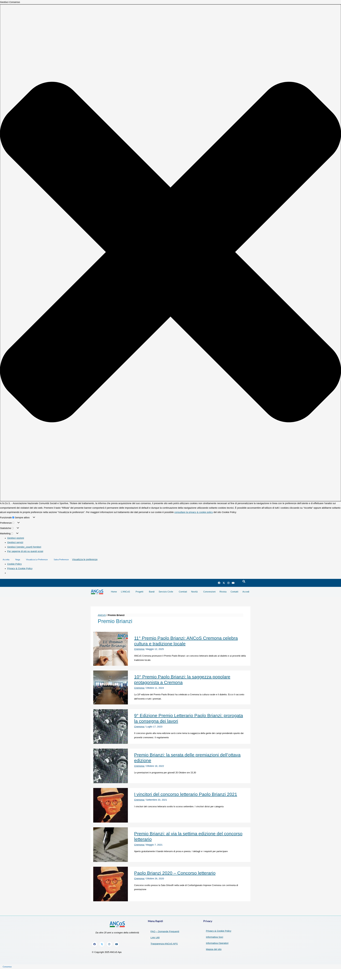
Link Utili (155, 937)
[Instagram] (228, 583)
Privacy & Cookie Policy (20, 568)
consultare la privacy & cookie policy (193, 512)
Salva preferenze (61, 559)
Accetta (6, 559)
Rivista (223, 591)
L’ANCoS (125, 591)
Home (114, 591)
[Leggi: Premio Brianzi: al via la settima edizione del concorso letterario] (110, 844)
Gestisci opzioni (15, 538)
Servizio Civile (166, 591)
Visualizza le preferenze (37, 559)
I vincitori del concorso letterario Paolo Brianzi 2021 (185, 794)
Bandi (152, 591)
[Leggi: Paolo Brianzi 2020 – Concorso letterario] (110, 884)
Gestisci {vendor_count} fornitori (24, 547)
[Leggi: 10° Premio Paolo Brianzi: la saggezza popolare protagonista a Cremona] (110, 687)
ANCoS (102, 615)
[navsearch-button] (244, 581)
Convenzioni (209, 591)
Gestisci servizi (15, 542)
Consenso (7, 967)
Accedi (245, 591)
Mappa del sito (214, 949)
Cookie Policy (14, 564)
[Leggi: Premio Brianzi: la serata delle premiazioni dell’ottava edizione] (110, 765)
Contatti (234, 591)
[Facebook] (219, 583)
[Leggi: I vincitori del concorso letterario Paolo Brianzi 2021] (110, 805)
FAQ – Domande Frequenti (165, 931)
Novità (194, 591)
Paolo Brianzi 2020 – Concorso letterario (175, 872)
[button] (170, 252)
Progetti (139, 591)
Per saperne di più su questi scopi (25, 551)
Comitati (183, 591)
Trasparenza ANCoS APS (164, 943)
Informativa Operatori (217, 943)
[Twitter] (224, 583)
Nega (17, 559)
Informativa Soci (214, 937)
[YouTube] (233, 583)
